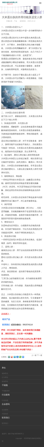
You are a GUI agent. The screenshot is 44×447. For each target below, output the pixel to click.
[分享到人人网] (17, 357)
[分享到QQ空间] (9, 357)
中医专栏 (5, 414)
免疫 (10, 222)
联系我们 (5, 423)
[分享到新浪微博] (12, 357)
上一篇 (34, 355)
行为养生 (5, 377)
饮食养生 (5, 381)
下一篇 (39, 355)
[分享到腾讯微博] (15, 357)
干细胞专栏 (6, 391)
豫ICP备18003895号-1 (16, 434)
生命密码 (5, 410)
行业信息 (5, 400)
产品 (15, 21)
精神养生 (5, 373)
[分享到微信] (20, 357)
